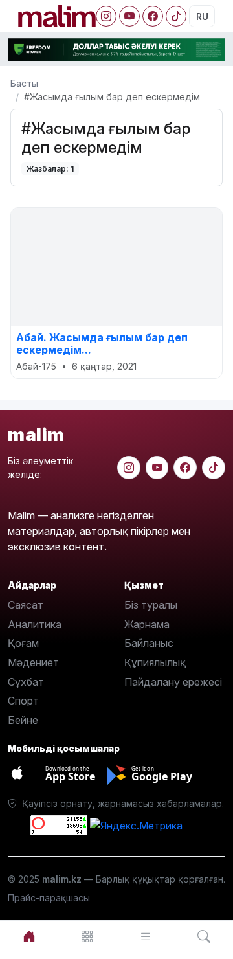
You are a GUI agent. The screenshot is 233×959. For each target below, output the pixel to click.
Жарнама (147, 624)
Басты (24, 83)
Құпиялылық (155, 662)
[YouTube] (129, 16)
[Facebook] (152, 16)
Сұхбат (26, 681)
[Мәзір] (87, 937)
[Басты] (29, 937)
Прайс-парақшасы (49, 897)
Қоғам (23, 643)
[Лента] (145, 937)
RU (202, 16)
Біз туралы (150, 604)
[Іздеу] (204, 937)
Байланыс (148, 643)
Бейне (23, 720)
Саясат (25, 604)
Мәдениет (33, 662)
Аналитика (34, 624)
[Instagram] (106, 16)
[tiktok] (213, 467)
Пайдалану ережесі (173, 681)
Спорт (23, 700)
